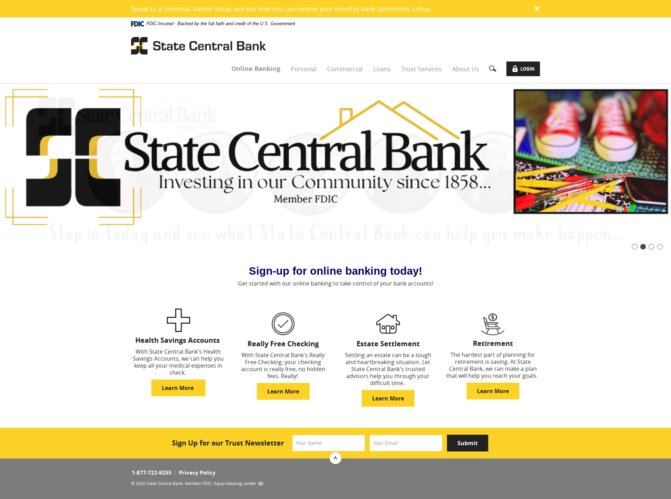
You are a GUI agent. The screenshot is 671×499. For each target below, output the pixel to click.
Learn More (178, 388)
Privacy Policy (197, 472)
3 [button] (651, 246)
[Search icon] (495, 69)
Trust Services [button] (421, 69)
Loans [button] (382, 69)
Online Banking (255, 68)
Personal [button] (304, 69)
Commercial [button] (345, 69)
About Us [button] (465, 69)
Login (526, 70)
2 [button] (643, 246)
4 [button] (660, 246)
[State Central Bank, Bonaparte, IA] (198, 46)
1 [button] (634, 246)
